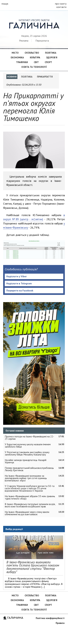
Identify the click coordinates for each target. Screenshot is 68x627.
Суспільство (32, 52)
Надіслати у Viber (16, 276)
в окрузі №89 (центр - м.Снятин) (34, 217)
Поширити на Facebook (19, 290)
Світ (36, 62)
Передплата (42, 40)
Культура (35, 57)
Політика (50, 52)
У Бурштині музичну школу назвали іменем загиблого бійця (28, 445)
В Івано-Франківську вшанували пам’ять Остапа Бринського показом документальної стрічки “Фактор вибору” (32, 567)
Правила (60, 622)
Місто (15, 52)
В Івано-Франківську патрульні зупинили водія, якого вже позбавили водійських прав (30, 505)
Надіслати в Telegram (19, 283)
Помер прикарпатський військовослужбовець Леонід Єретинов (29, 469)
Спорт (48, 62)
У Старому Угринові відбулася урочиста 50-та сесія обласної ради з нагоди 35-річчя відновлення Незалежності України (29, 488)
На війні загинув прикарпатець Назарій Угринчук (25, 461)
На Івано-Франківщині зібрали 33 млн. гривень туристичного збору (30, 497)
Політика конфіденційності (50, 618)
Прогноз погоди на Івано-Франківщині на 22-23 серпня (29, 437)
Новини (12, 76)
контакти (61, 7)
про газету (60, 3)
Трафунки (22, 62)
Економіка (17, 57)
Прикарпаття (45, 76)
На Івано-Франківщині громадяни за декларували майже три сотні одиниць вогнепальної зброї (26, 478)
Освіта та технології (34, 66)
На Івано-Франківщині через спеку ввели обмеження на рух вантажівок (27, 513)
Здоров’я (51, 57)
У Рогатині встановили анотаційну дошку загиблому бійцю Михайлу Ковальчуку (27, 453)
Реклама (23, 40)
